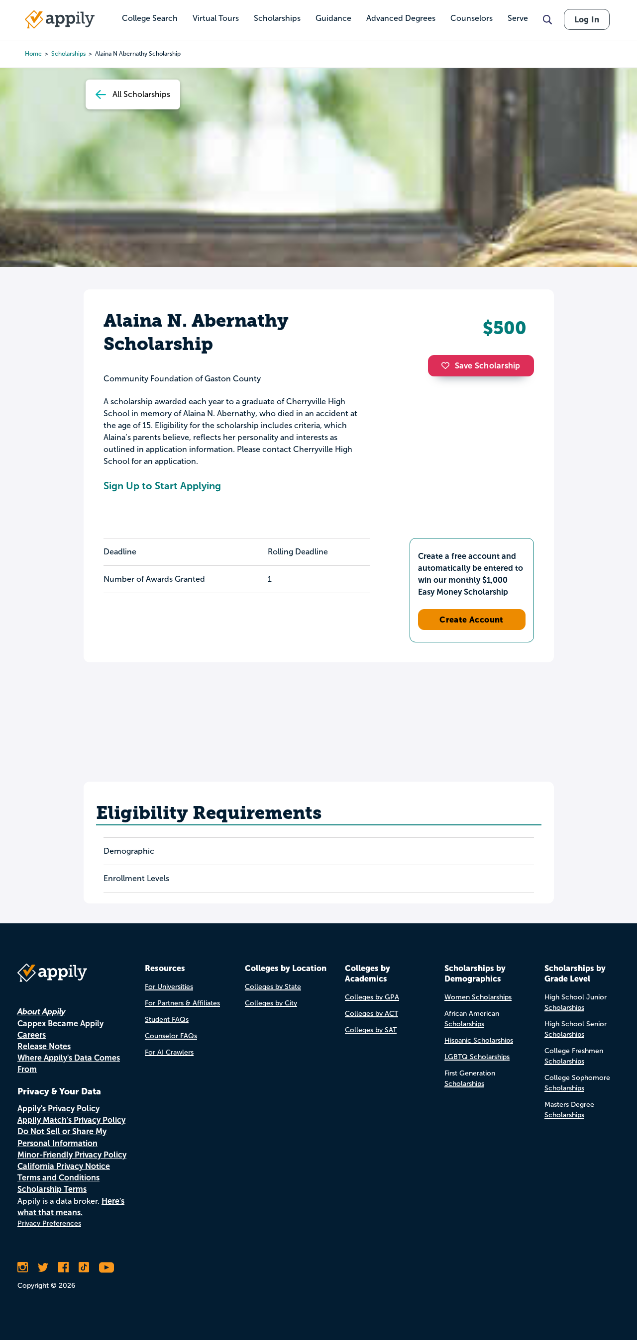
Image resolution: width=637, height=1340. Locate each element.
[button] (447, 365)
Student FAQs (167, 1019)
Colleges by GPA (372, 997)
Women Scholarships (478, 997)
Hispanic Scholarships (478, 1040)
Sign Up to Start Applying (162, 485)
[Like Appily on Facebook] (63, 1267)
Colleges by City (271, 1003)
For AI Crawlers (169, 1052)
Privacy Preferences (49, 1223)
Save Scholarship (488, 365)
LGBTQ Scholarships (477, 1057)
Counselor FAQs (171, 1036)
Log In (586, 19)
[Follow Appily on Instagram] (22, 1267)
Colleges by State (273, 986)
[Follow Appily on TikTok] (84, 1267)
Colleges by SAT (371, 1030)
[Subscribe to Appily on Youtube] (106, 1267)
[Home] (60, 19)
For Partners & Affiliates (182, 1003)
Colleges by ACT (371, 1013)
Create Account (471, 619)
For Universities (169, 986)
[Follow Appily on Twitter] (43, 1267)
